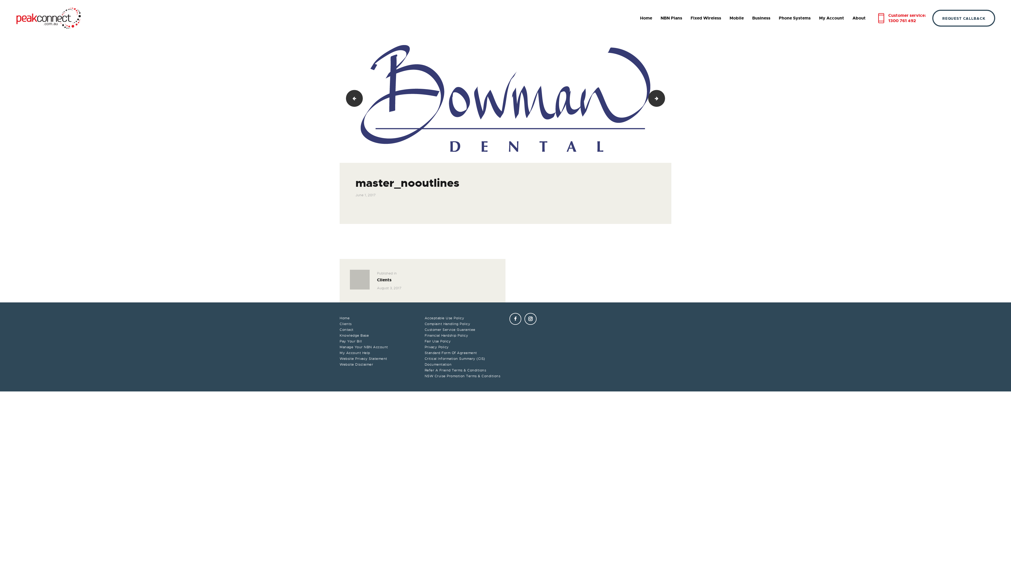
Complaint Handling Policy (447, 324)
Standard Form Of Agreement (451, 353)
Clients (346, 324)
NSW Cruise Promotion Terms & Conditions (462, 376)
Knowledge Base (354, 335)
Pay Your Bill (351, 341)
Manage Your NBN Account (364, 347)
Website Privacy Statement (363, 358)
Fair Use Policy (438, 341)
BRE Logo (663, 98)
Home (345, 318)
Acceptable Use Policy (444, 318)
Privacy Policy (437, 347)
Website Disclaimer (356, 364)
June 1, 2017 (365, 195)
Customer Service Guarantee (450, 329)
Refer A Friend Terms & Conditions (455, 370)
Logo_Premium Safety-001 (352, 98)
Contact (347, 329)
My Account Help (355, 353)
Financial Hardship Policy (446, 335)
